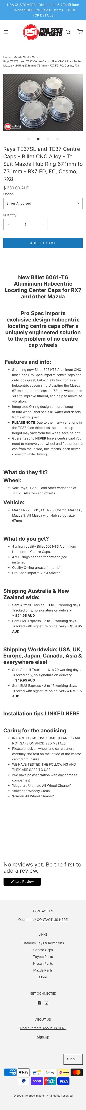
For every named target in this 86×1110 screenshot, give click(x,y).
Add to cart (43, 243)
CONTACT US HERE (52, 920)
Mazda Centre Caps (26, 57)
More (43, 977)
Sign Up (43, 1037)
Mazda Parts (43, 970)
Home (7, 57)
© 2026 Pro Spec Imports (29, 1095)
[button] (43, 102)
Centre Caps (43, 950)
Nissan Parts (43, 963)
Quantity (9, 215)
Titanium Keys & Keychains (43, 943)
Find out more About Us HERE (43, 1028)
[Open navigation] (6, 32)
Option (8, 194)
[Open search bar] (68, 32)
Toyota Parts (43, 957)
